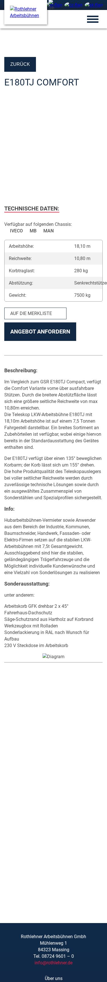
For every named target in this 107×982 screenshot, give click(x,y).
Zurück (20, 64)
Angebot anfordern (40, 331)
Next (95, 148)
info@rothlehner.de (53, 962)
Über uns (53, 978)
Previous (11, 148)
